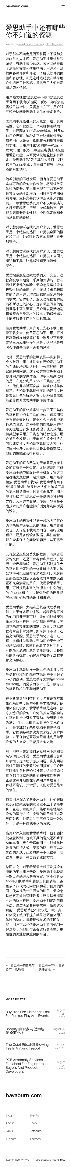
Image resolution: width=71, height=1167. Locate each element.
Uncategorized (54, 44)
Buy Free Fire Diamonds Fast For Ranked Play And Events (28, 1014)
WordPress (59, 1159)
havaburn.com (17, 6)
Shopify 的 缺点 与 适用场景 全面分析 (25, 1031)
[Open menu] (63, 6)
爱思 (20, 910)
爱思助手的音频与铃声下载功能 (20, 967)
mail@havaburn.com (30, 44)
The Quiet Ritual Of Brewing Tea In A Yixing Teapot (27, 1046)
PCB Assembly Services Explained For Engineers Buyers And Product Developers (25, 1065)
